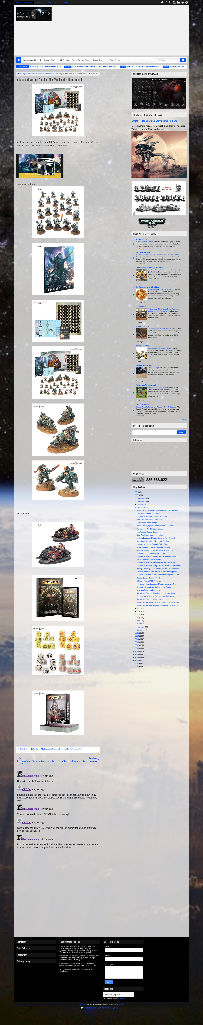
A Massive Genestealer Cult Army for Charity (154, 587)
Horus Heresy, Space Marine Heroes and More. (155, 526)
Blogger (121, 1004)
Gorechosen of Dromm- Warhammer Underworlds (156, 596)
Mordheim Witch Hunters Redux (159, 328)
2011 (137, 664)
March (139, 624)
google (170, 2)
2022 (137, 495)
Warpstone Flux (142, 346)
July (139, 611)
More (56, 2)
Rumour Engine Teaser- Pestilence (150, 578)
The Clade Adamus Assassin (148, 513)
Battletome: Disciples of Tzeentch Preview (153, 541)
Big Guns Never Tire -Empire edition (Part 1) (164, 270)
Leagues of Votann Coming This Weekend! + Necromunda (49, 79)
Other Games (115, 60)
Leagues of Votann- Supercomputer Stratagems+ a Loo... (158, 575)
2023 (137, 492)
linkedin (178, 2)
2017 (137, 645)
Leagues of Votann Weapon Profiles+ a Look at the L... (157, 562)
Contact (48, 2)
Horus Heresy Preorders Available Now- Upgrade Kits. (157, 510)
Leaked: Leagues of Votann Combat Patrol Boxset (156, 538)
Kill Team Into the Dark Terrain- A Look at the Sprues (157, 572)
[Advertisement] (137, 29)
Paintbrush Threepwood (146, 385)
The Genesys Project (48, 60)
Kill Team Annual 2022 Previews (149, 581)
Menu (66, 2)
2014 (137, 654)
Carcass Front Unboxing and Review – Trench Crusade (156, 407)
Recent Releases (99, 60)
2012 (137, 660)
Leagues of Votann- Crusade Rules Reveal (153, 544)
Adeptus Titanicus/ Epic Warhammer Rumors (154, 121)
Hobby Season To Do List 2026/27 (161, 289)
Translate (122, 999)
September (141, 507)
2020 (137, 636)
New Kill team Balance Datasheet (149, 520)
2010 (137, 667)
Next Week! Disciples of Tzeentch (150, 535)
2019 (137, 639)
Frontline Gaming (143, 252)
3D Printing (64, 60)
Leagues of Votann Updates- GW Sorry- (152, 517)
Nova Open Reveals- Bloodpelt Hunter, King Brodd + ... (158, 593)
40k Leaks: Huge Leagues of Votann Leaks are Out (156, 584)
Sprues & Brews (142, 405)
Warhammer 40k (29, 60)
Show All (184, 419)
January (140, 630)
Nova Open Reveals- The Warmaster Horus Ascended (158, 602)
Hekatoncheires (142, 326)
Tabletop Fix (141, 307)
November (141, 501)
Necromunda (64, 749)
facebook (166, 2)
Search (183, 60)
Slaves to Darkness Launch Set (149, 590)
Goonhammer (141, 239)
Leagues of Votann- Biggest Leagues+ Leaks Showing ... (158, 556)
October (140, 504)
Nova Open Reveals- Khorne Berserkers (152, 599)
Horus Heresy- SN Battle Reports (166, 66)
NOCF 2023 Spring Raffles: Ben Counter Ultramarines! (76, 66)
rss (174, 2)
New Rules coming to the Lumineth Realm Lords (155, 550)
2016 (137, 648)
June (139, 615)
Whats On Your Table (80, 60)
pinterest (187, 2)
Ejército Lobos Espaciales (157, 387)
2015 (137, 651)
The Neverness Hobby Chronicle (149, 267)
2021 (137, 633)
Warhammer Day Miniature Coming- (150, 529)
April (139, 621)
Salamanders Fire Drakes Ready (160, 348)
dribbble (182, 2)
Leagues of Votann (51, 749)
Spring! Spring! (153, 368)
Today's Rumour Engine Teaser (149, 559)
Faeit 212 (82, 1004)
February (141, 627)
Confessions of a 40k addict (147, 287)
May (139, 618)
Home (18, 60)
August (140, 608)
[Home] (18, 73)
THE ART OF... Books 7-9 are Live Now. (125, 66)
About (38, 2)
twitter (162, 2)
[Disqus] (58, 810)
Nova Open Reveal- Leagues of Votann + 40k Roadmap (158, 605)
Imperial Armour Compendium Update (151, 553)
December (141, 498)
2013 (137, 657)
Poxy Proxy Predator (144, 365)
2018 (137, 642)
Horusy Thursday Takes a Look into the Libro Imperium (158, 569)
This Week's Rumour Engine (147, 523)
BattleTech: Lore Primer (144, 242)
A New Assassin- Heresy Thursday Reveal (153, 547)
